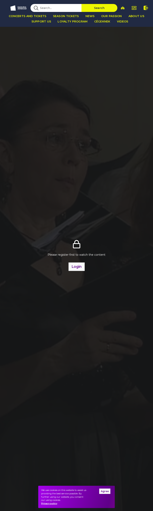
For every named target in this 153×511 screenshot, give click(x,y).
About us (136, 16)
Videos (122, 21)
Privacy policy (49, 503)
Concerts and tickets (27, 16)
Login (77, 266)
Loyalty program (72, 21)
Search (99, 8)
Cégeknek (102, 21)
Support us (41, 21)
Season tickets (66, 16)
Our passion (111, 16)
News (90, 16)
